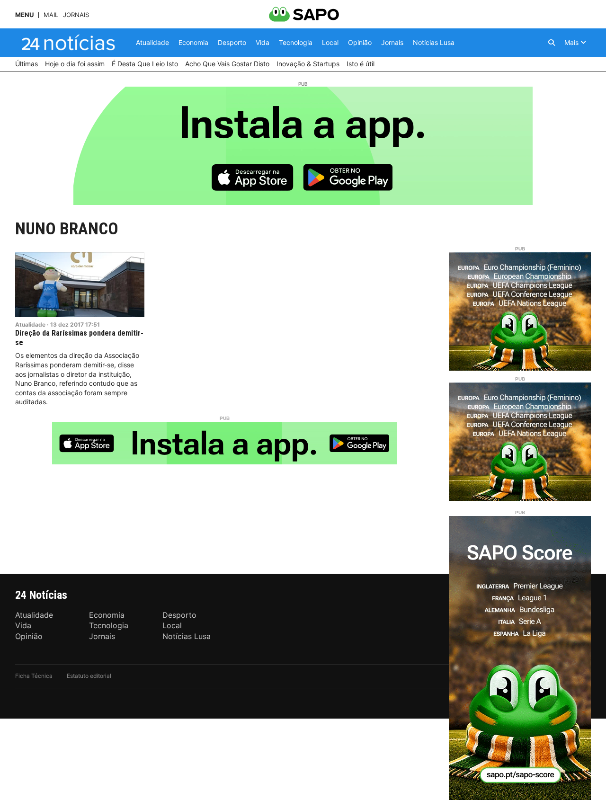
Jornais (76, 15)
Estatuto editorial (89, 675)
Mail (51, 15)
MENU (24, 15)
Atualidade (30, 324)
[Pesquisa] (552, 42)
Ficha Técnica (34, 675)
